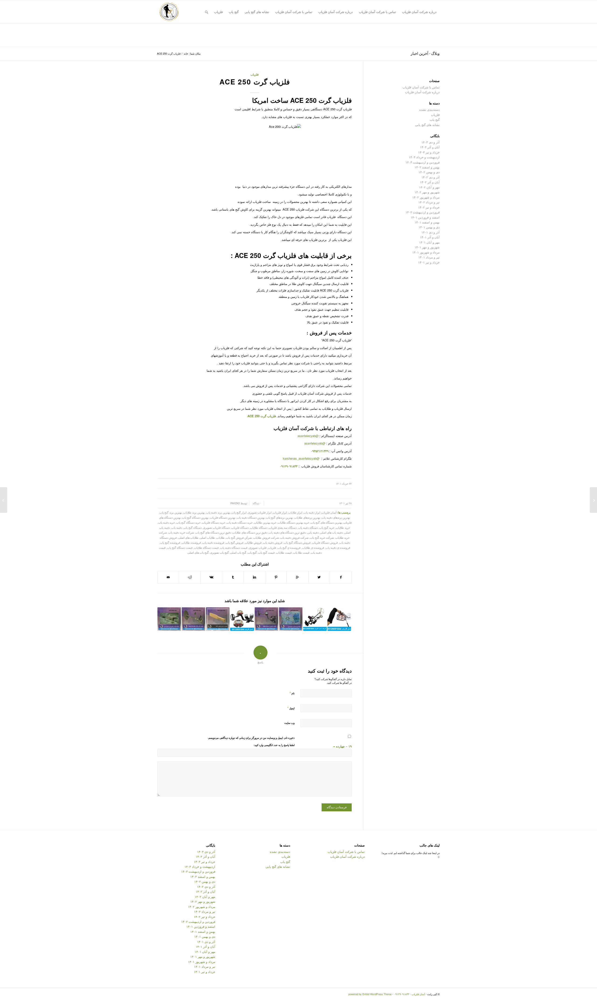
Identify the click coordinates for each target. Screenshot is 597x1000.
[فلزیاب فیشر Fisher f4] (242, 619)
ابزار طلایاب (295, 512)
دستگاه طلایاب (258, 527)
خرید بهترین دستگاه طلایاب (293, 522)
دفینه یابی (313, 532)
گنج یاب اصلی (238, 552)
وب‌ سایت (289, 723)
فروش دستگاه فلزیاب (325, 542)
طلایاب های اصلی (188, 537)
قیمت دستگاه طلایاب (206, 547)
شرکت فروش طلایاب (266, 537)
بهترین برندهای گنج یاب (279, 517)
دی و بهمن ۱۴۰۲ (429, 172)
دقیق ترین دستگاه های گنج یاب (213, 532)
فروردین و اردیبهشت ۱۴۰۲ (423, 212)
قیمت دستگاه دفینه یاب (233, 547)
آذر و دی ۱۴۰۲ (430, 177)
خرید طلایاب (343, 527)
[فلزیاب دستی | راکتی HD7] (217, 619)
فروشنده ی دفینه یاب (338, 547)
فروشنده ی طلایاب (313, 547)
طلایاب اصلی (207, 537)
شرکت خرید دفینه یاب (181, 532)
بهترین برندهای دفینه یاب (336, 517)
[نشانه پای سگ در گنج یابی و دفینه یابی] (290, 619)
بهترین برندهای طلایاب (307, 517)
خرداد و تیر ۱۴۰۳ (429, 152)
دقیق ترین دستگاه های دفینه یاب (287, 532)
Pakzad (235, 503)
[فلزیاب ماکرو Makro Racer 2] (266, 619)
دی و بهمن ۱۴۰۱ (429, 227)
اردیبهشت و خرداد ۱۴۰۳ (424, 157)
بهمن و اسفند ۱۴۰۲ (427, 167)
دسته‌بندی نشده (429, 109)
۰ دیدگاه (256, 503)
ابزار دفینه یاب (312, 512)
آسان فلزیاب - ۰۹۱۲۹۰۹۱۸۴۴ (409, 994)
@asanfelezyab (308, 436)
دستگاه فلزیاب (240, 527)
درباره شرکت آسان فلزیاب (422, 92)
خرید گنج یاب (326, 527)
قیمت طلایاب (284, 552)
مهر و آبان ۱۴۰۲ (429, 187)
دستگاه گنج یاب (193, 527)
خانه (186, 53)
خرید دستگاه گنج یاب (188, 522)
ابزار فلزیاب (280, 512)
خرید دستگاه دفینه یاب (240, 522)
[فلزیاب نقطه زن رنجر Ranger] (315, 619)
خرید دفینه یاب (166, 522)
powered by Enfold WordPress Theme (370, 994)
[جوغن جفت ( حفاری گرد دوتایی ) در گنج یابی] (593, 500)
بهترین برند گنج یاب (171, 512)
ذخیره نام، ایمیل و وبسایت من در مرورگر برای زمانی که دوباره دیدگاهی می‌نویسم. (251, 738)
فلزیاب (254, 74)
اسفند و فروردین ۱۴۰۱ (425, 217)
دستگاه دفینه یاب (308, 527)
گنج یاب (252, 552)
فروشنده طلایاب (191, 542)
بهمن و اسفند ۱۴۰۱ (427, 222)
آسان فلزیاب (286, 428)
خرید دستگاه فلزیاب (213, 522)
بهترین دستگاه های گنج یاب (326, 522)
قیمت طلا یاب (301, 552)
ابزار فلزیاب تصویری (259, 512)
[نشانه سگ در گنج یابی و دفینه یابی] (169, 619)
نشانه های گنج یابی (427, 124)
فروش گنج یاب (234, 542)
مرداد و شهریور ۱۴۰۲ (426, 197)
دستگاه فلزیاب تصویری (216, 527)
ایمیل (291, 708)
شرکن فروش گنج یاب (239, 537)
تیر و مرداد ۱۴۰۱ (429, 257)
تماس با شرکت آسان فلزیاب (421, 87)
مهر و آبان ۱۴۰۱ (429, 242)
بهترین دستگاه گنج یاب (195, 517)
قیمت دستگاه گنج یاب (180, 547)
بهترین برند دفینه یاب (218, 512)
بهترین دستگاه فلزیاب (222, 517)
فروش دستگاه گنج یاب (297, 542)
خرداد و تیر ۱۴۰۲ (429, 207)
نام (292, 693)
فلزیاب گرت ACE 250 (254, 81)
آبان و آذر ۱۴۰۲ (430, 182)
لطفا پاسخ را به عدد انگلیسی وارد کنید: (274, 745)
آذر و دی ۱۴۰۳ (430, 142)
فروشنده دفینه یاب (213, 542)
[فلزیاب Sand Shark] (339, 619)
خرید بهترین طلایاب (265, 522)
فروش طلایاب (253, 542)
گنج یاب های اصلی (198, 552)
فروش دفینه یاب (272, 542)
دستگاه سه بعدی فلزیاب (283, 527)
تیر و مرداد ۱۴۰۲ (429, 202)
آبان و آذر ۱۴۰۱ (430, 237)
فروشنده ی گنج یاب (289, 547)
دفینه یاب (176, 527)
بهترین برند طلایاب (194, 512)
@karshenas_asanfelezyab (301, 458)
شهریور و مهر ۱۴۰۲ (427, 192)
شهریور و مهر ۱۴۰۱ (427, 247)
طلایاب (220, 537)
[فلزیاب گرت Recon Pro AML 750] (193, 619)
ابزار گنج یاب (239, 512)
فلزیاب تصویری (258, 547)
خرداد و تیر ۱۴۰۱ (429, 262)
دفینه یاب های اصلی (331, 532)
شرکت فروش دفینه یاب (294, 537)
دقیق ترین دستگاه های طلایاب (250, 532)
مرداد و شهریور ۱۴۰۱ (426, 252)
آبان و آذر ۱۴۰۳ (430, 147)
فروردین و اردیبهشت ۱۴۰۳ (423, 162)
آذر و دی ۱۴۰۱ (430, 232)
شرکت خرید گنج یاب (322, 537)
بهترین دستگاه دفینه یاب (251, 517)
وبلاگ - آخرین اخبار (425, 53)
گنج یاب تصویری (219, 552)
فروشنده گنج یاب (170, 542)
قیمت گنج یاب (266, 552)
